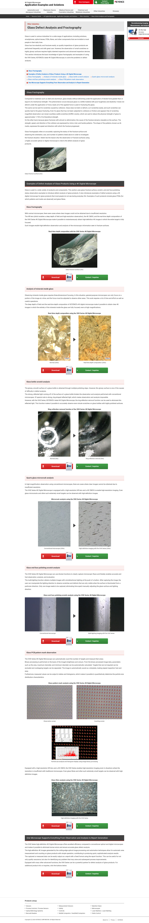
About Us (105, 920)
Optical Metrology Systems (34, 911)
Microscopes (96, 908)
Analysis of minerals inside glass (55, 77)
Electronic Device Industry (50, 11)
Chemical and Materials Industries (83, 11)
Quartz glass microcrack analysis (103, 77)
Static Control (96, 913)
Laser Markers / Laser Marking (101, 911)
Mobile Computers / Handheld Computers (72, 913)
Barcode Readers (31, 913)
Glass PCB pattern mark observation (71, 79)
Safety (61, 908)
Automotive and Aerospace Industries (33, 11)
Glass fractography (34, 77)
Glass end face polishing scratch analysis (42, 79)
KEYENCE (120, 920)
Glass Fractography (35, 71)
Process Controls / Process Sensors (37, 908)
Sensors (28, 906)
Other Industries (99, 11)
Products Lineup (31, 901)
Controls (61, 911)
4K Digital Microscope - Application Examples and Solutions (60, 16)
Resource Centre (36, 16)
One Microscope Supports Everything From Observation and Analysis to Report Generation (58, 83)
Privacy (113, 920)
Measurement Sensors (66, 906)
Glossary (116, 11)
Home (27, 16)
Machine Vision (97, 906)
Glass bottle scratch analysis (79, 77)
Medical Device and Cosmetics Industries (66, 11)
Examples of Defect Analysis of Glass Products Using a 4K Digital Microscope (54, 74)
